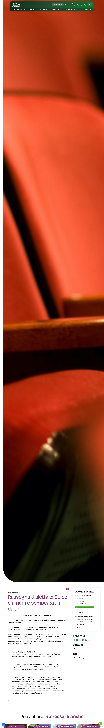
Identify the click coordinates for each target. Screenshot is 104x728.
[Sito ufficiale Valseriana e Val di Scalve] (16, 5)
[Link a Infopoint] (85, 4)
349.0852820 (81, 624)
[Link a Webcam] (74, 4)
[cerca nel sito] (66, 4)
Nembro (76, 649)
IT (90, 4)
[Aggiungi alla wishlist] (67, 589)
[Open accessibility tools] (3, 724)
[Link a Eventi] (81, 4)
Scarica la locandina (86, 607)
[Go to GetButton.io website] (100, 726)
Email (78, 627)
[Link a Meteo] (78, 4)
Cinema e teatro (14, 593)
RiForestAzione (58, 4)
